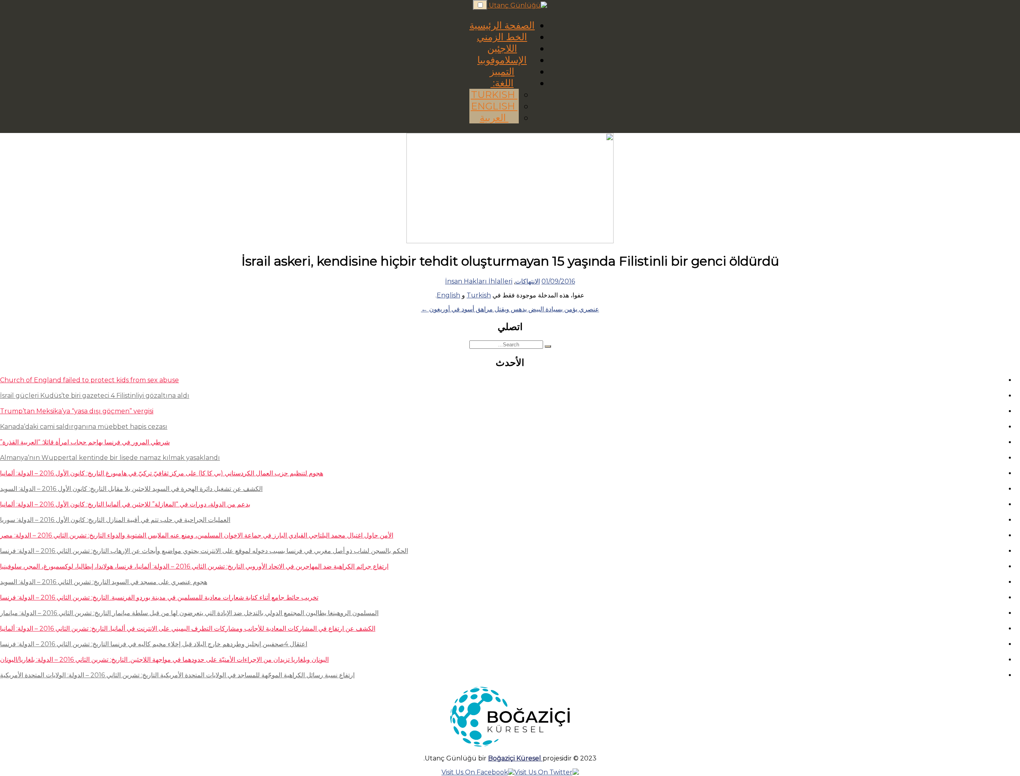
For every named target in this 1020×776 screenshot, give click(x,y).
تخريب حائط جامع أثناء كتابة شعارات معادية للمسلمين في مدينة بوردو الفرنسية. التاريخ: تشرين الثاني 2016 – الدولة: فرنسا (159, 597)
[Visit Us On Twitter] (546, 772)
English (494, 106)
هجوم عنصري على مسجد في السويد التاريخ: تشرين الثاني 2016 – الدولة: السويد (103, 582)
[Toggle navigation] (480, 5)
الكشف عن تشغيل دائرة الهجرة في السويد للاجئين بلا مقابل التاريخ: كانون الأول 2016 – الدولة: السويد (131, 489)
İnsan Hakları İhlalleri (478, 281)
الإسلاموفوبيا (502, 60)
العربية (494, 117)
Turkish (494, 94)
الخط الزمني (502, 37)
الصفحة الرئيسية (502, 25)
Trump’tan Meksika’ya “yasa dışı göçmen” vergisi (76, 411)
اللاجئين (502, 48)
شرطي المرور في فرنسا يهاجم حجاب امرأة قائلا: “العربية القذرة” (85, 442)
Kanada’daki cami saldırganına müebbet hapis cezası (83, 426)
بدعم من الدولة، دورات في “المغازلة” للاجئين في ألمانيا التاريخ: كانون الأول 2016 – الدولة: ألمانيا (125, 504)
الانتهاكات (527, 281)
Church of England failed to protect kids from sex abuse (89, 380)
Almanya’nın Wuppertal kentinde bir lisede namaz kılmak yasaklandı (110, 457)
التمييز (502, 71)
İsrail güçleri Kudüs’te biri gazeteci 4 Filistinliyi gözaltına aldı (94, 395)
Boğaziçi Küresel (515, 758)
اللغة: (502, 83)
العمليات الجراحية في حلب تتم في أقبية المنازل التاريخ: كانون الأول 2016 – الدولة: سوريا (115, 520)
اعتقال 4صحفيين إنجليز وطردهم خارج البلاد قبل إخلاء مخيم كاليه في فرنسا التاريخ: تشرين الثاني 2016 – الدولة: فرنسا (153, 644)
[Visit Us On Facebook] (477, 772)
